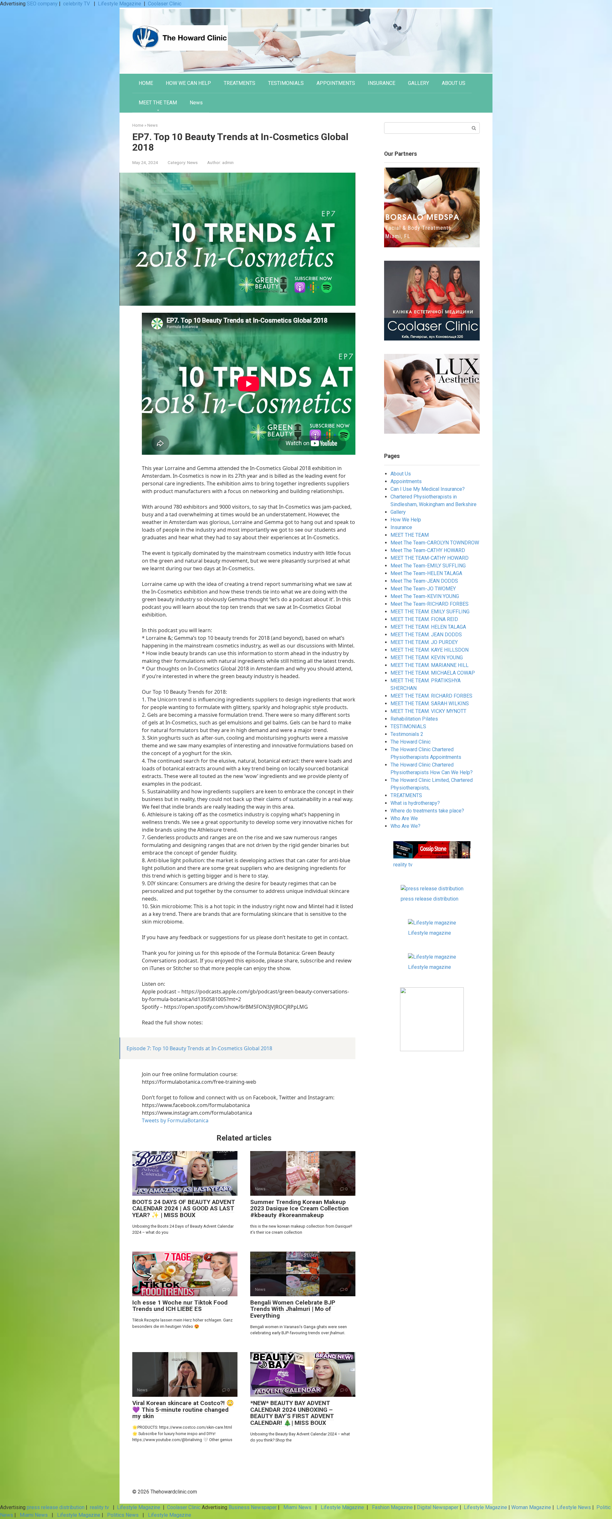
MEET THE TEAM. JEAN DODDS (426, 635)
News (196, 103)
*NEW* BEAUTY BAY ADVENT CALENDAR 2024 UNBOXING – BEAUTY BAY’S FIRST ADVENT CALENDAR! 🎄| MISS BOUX (292, 1413)
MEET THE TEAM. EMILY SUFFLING (430, 612)
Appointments (406, 481)
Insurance (401, 527)
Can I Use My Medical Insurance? (427, 489)
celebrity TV (77, 4)
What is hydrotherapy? (415, 803)
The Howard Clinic (410, 742)
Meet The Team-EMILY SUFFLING (428, 566)
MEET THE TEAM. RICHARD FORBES (431, 696)
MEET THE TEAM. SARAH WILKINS (429, 703)
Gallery (398, 512)
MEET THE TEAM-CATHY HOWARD (429, 558)
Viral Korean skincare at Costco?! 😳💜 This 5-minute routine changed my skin (183, 1409)
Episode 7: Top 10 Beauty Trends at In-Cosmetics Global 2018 (199, 1048)
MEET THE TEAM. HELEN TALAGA (428, 627)
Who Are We (404, 818)
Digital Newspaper (437, 1507)
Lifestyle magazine (429, 933)
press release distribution (429, 899)
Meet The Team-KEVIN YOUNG (424, 596)
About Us (400, 474)
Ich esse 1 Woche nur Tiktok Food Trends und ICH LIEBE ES (180, 1306)
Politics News (123, 1515)
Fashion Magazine (392, 1507)
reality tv (402, 865)
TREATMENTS (239, 83)
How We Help (405, 520)
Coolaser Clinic (164, 4)
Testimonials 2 (406, 734)
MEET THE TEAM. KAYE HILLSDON (429, 650)
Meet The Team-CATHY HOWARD (427, 550)
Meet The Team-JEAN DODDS (424, 581)
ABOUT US (453, 83)
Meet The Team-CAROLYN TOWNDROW (434, 543)
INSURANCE (381, 83)
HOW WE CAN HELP (188, 83)
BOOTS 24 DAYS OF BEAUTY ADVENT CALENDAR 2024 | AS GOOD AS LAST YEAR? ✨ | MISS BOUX (183, 1208)
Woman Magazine (531, 1507)
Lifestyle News (573, 1507)
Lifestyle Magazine (119, 4)
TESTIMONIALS (286, 83)
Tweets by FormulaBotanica (175, 1120)
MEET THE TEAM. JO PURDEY (424, 642)
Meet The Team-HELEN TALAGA (426, 573)
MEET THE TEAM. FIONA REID (424, 619)
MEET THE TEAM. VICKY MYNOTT (428, 711)
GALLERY (418, 83)
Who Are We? (405, 826)
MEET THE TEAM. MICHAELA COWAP (432, 673)
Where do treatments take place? (427, 811)
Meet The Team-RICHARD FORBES (429, 604)
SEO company (42, 4)
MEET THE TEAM (158, 103)
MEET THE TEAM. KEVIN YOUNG (426, 658)
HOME (146, 83)
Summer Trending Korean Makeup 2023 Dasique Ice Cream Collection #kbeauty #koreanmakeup (299, 1208)
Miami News (297, 1507)
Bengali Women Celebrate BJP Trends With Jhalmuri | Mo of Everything (292, 1309)
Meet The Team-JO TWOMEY (423, 589)
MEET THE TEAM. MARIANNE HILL (429, 665)
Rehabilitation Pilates (414, 719)
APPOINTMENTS (336, 83)
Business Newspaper (253, 1507)
